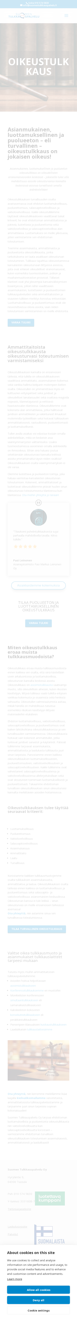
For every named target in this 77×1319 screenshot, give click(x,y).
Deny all (38, 1300)
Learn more (14, 1279)
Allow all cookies (38, 1290)
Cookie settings (39, 1310)
